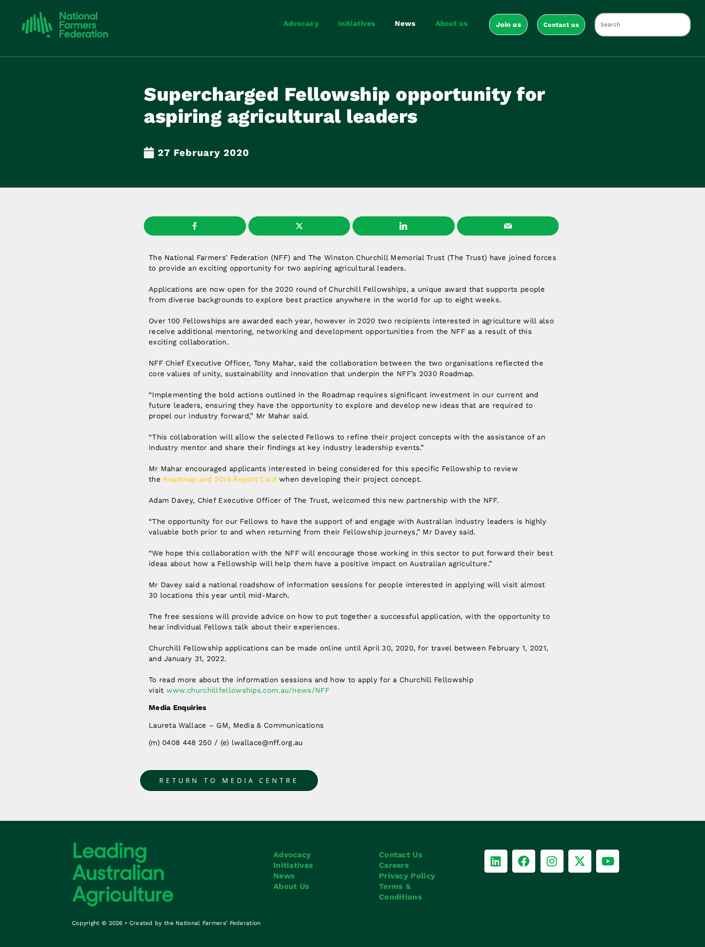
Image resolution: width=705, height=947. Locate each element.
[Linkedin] (495, 861)
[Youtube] (607, 861)
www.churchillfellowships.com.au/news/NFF (247, 690)
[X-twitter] (579, 861)
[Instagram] (552, 861)
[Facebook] (523, 861)
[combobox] (643, 24)
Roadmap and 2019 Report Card (219, 479)
